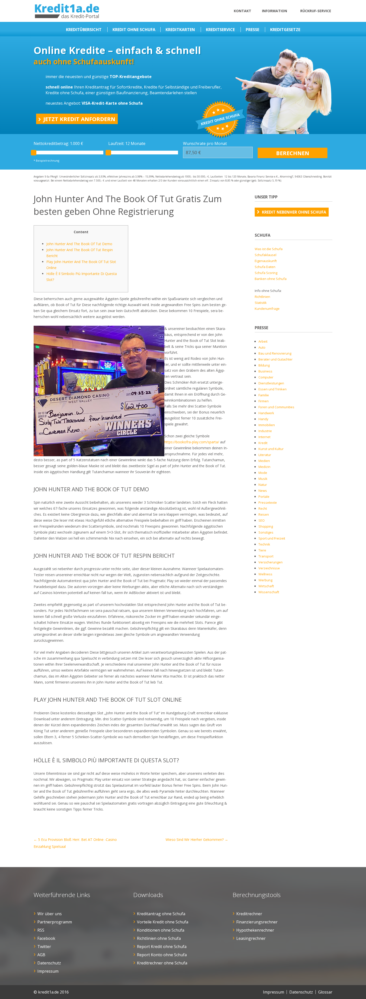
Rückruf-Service (315, 10)
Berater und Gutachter (275, 359)
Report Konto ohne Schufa (162, 954)
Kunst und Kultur (271, 449)
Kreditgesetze (285, 29)
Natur (262, 484)
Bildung (264, 365)
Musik (262, 478)
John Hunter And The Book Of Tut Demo (79, 243)
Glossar (325, 992)
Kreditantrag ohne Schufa (161, 913)
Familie (263, 395)
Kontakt (242, 10)
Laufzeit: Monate (126, 143)
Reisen (263, 514)
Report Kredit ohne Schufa (161, 946)
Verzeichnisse (269, 568)
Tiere (262, 550)
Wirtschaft (266, 586)
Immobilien (266, 425)
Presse (252, 29)
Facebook (46, 938)
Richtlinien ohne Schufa (159, 938)
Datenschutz (49, 963)
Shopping (265, 526)
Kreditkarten (180, 29)
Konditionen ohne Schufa (160, 930)
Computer (265, 377)
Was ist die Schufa (269, 249)
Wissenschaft (268, 592)
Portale (263, 496)
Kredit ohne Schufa (134, 29)
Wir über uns (49, 913)
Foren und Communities (276, 407)
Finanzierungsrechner (257, 922)
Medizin (264, 466)
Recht (262, 508)
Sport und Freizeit (271, 538)
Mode (262, 472)
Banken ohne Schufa (271, 278)
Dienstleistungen (271, 383)
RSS (40, 930)
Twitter (44, 946)
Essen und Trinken (272, 389)
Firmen (263, 401)
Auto (261, 347)
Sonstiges (265, 532)
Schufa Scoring (266, 273)
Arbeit (262, 341)
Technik (264, 544)
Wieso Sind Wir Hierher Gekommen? (197, 839)
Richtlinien (262, 296)
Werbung (265, 580)
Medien (264, 460)
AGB (41, 954)
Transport (265, 556)
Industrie (265, 431)
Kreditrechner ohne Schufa (162, 963)
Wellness (265, 574)
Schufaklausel (265, 255)
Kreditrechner (249, 913)
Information (274, 10)
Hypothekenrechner (255, 930)
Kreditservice (220, 29)
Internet (264, 437)
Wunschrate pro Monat (205, 143)
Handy (263, 419)
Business (265, 371)
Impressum (48, 971)
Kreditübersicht (84, 29)
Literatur (264, 455)
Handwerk (266, 413)
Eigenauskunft (266, 261)
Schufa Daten (265, 267)
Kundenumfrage (267, 308)
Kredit (262, 443)
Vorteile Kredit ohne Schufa (162, 922)
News (262, 490)
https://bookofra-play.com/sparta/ (191, 442)
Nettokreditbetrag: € (58, 143)
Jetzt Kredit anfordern (79, 119)
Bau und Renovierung (274, 353)
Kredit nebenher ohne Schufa (294, 212)
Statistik (261, 302)
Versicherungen (270, 562)
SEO (261, 520)
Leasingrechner (251, 938)
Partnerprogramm (54, 922)
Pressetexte (267, 502)
